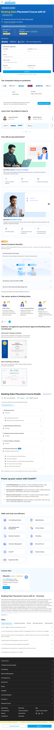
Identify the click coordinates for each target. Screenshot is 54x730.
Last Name (32, 49)
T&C (35, 74)
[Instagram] (36, 713)
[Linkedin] (39, 713)
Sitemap (3, 713)
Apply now (26, 71)
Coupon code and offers (41, 710)
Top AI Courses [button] (5, 660)
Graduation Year (31, 65)
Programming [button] (4, 669)
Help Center (21, 708)
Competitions (4, 716)
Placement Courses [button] (6, 703)
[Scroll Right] (30, 131)
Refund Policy (4, 708)
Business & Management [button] (7, 673)
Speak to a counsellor (44, 103)
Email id (5, 54)
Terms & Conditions (23, 710)
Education (5, 65)
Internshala (21, 716)
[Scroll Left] (23, 131)
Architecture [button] (4, 699)
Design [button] (3, 686)
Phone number (6, 60)
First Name (5, 49)
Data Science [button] (4, 682)
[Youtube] (42, 713)
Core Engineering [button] (5, 677)
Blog (37, 708)
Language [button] (3, 690)
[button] (2, 2)
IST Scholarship (5, 710)
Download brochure (7, 405)
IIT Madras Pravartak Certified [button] (8, 665)
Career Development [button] (6, 694)
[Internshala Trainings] (10, 2)
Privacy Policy (21, 713)
